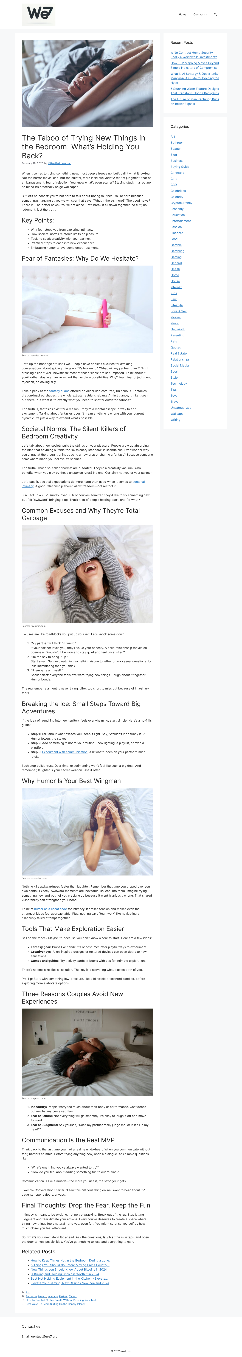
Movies (176, 317)
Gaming (176, 257)
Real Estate (179, 353)
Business (177, 160)
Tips (174, 389)
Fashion (176, 227)
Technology (179, 383)
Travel (175, 401)
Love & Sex (179, 311)
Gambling (177, 251)
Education (178, 215)
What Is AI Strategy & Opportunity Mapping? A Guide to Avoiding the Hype (195, 78)
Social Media (180, 365)
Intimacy (53, 1296)
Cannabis (177, 172)
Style (174, 377)
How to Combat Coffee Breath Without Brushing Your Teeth (61, 1300)
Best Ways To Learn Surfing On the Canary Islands (56, 1303)
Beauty (176, 148)
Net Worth (178, 329)
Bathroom (177, 142)
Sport (174, 371)
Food (174, 239)
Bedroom (31, 1296)
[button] (215, 14)
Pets (174, 341)
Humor (42, 1296)
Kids (174, 293)
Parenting (177, 335)
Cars (174, 179)
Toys (174, 395)
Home (182, 14)
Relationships (180, 359)
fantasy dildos (59, 391)
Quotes (176, 347)
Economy (177, 209)
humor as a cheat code (50, 909)
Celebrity (177, 197)
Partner (63, 1296)
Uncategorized (181, 407)
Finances (177, 233)
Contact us (200, 14)
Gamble (176, 245)
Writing (175, 419)
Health (175, 269)
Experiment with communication (65, 752)
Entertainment (181, 221)
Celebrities (178, 191)
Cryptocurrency (181, 203)
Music (175, 323)
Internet (176, 287)
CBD (174, 185)
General (176, 263)
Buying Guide (180, 166)
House (175, 281)
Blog (28, 1292)
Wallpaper (178, 413)
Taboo (73, 1296)
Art (173, 136)
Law (174, 299)
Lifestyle (177, 305)
